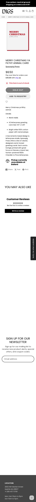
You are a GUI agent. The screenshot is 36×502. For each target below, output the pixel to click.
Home (3, 17)
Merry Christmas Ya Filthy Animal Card (20, 17)
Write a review (18, 211)
